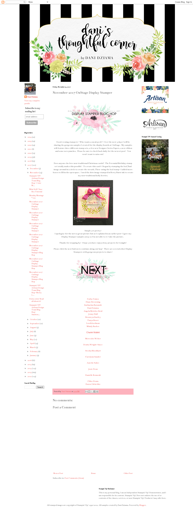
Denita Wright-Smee (93, 344)
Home (93, 473)
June (32, 335)
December (34, 168)
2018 (30, 161)
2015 (30, 364)
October (33, 319)
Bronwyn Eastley (93, 317)
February (34, 351)
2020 (30, 153)
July (32, 331)
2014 (30, 368)
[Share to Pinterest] (97, 391)
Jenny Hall (93, 314)
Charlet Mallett (93, 332)
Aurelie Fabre (93, 363)
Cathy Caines (93, 299)
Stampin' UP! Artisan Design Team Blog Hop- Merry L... (36, 290)
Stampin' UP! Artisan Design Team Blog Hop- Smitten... (36, 310)
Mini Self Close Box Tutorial (35, 190)
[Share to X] (91, 391)
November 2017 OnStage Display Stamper (36, 205)
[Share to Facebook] (94, 391)
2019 (30, 157)
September (35, 323)
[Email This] (86, 391)
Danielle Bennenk (93, 375)
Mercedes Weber (93, 338)
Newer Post (58, 473)
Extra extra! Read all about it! (36, 300)
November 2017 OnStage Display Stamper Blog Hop (36, 250)
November (34, 173)
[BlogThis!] (89, 391)
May (32, 339)
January (33, 355)
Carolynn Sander (93, 357)
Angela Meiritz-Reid (93, 311)
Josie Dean (93, 369)
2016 (30, 360)
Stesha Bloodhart (93, 351)
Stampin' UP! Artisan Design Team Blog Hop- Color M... (36, 180)
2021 (30, 149)
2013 (30, 372)
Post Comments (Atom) (74, 478)
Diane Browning (93, 302)
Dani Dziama (93, 308)
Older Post (128, 473)
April (32, 343)
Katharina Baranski (93, 305)
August (33, 327)
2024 (30, 137)
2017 (30, 165)
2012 (30, 376)
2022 (30, 145)
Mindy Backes (93, 326)
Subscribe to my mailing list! (32, 110)
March (33, 347)
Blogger (142, 505)
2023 (30, 141)
